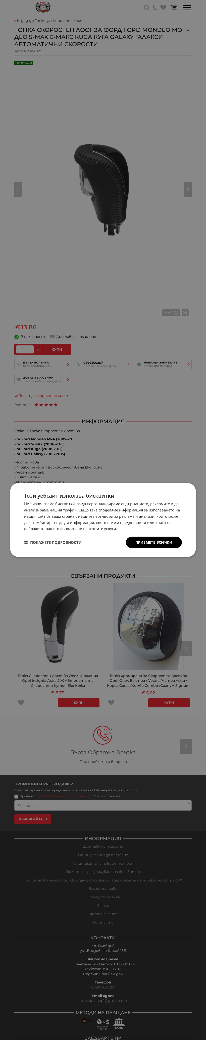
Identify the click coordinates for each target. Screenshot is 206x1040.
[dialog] (103, 520)
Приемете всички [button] (153, 542)
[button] (53, 542)
